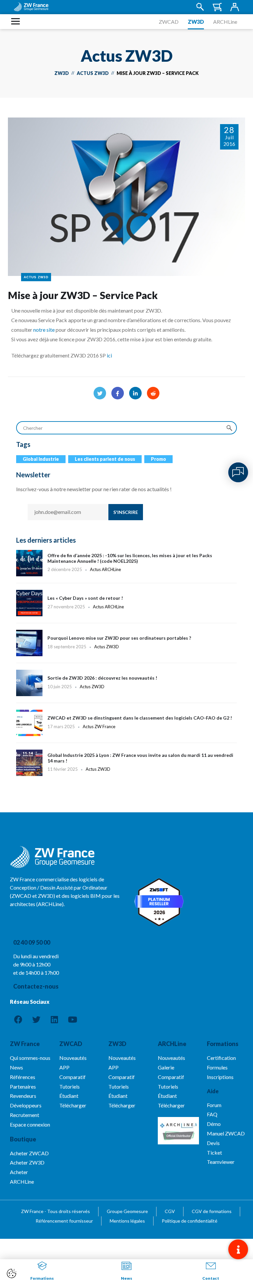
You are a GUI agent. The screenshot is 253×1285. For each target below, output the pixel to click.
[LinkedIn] (135, 393)
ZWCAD (169, 21)
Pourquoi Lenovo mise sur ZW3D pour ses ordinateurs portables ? (126, 646)
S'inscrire (125, 512)
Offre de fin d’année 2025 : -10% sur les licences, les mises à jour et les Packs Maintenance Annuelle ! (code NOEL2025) (126, 563)
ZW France (25, 1043)
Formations (223, 1043)
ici (109, 355)
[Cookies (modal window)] (11, 1274)
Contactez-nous (36, 986)
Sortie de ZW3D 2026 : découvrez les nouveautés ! (126, 686)
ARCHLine (225, 21)
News (126, 1278)
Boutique (23, 1139)
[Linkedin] (54, 1019)
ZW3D (196, 21)
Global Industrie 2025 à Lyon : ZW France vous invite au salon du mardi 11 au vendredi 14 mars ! (126, 766)
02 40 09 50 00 (31, 942)
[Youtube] (72, 1019)
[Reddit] (153, 393)
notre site (44, 329)
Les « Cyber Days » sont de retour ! (126, 606)
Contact (210, 1278)
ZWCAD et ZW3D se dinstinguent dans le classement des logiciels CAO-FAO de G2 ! (126, 726)
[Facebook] (117, 393)
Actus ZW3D (93, 73)
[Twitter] (100, 393)
